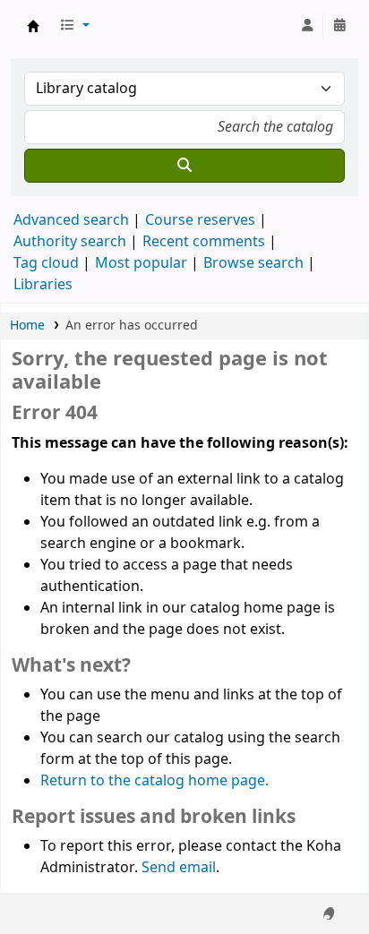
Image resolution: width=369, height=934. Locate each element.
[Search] (184, 166)
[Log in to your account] (307, 26)
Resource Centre (33, 26)
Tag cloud (46, 263)
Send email (179, 867)
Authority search (69, 242)
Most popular (141, 263)
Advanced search (71, 220)
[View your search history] (339, 26)
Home (27, 325)
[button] (74, 26)
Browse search (253, 263)
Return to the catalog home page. (154, 781)
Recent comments (203, 242)
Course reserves (200, 220)
